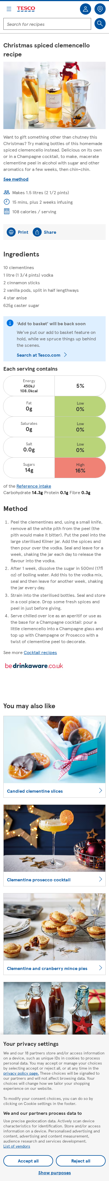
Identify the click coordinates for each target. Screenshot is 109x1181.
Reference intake (33, 486)
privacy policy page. (21, 1073)
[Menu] (9, 9)
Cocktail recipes (40, 652)
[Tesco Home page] (26, 9)
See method (16, 179)
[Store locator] (100, 9)
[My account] (85, 9)
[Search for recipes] (100, 23)
